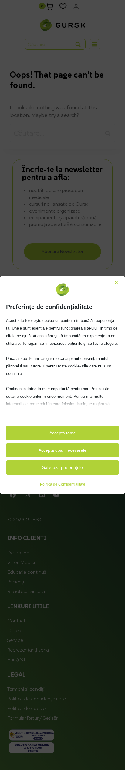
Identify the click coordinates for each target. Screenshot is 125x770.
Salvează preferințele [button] (62, 467)
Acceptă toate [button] (62, 432)
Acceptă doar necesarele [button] (62, 450)
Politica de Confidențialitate (62, 484)
